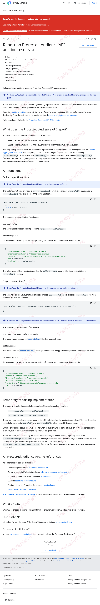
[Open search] (64, 2)
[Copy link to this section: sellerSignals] (18, 345)
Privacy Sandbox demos (77, 583)
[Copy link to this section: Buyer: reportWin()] (27, 281)
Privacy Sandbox (9, 39)
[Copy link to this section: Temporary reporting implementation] (57, 400)
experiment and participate (21, 534)
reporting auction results (25, 481)
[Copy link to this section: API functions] (23, 171)
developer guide (18, 112)
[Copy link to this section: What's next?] (22, 504)
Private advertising (13, 10)
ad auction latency (48, 485)
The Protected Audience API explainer (19, 494)
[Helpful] (91, 39)
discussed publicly (64, 522)
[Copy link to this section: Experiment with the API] (32, 529)
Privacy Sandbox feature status (15, 31)
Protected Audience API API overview (45, 120)
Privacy (13, 594)
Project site (39, 580)
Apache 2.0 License (32, 561)
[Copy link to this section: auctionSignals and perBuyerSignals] (40, 334)
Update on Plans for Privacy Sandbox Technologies (28, 25)
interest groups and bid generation (55, 472)
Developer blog (8, 580)
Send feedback (88, 45)
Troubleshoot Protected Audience (22, 489)
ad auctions (46, 476)
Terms (5, 594)
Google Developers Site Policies (64, 561)
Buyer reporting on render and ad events (62, 288)
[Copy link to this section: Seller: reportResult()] (31, 177)
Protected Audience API (39, 468)
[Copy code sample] (95, 199)
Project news (8, 583)
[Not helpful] (95, 39)
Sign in (94, 3)
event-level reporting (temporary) (62, 115)
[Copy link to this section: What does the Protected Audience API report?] (69, 129)
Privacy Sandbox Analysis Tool (79, 580)
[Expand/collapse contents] (16, 57)
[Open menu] (3, 3)
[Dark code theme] (91, 199)
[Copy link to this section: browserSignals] (20, 235)
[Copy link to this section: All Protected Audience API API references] (63, 456)
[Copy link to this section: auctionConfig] (19, 224)
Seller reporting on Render (57, 184)
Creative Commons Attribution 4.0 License (69, 558)
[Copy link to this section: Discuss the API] (22, 517)
